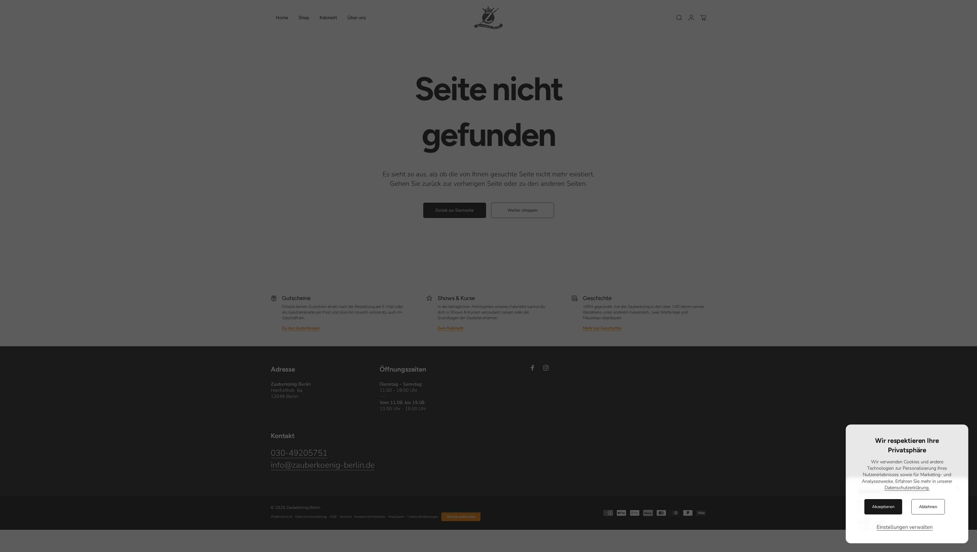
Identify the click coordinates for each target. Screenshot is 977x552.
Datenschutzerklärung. (907, 488)
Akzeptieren (883, 507)
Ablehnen (928, 507)
